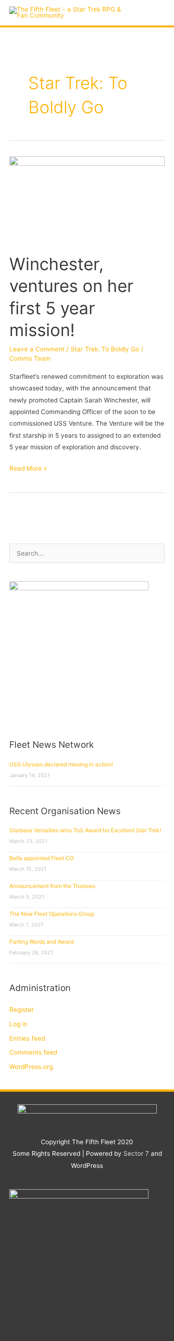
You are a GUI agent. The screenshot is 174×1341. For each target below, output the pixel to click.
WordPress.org (31, 1066)
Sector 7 (136, 1153)
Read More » (28, 467)
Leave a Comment (36, 349)
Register (21, 1009)
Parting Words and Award (41, 941)
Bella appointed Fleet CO (41, 858)
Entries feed (27, 1038)
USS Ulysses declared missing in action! (61, 764)
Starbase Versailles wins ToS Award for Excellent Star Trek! (85, 830)
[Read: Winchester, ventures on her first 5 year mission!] (87, 199)
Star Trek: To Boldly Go (105, 349)
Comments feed (33, 1052)
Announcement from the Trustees (52, 885)
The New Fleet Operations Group (51, 913)
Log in (18, 1024)
